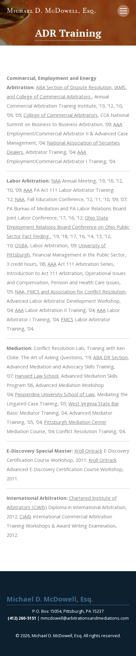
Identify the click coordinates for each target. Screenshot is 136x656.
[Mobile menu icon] (123, 11)
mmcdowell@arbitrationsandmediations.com (85, 618)
